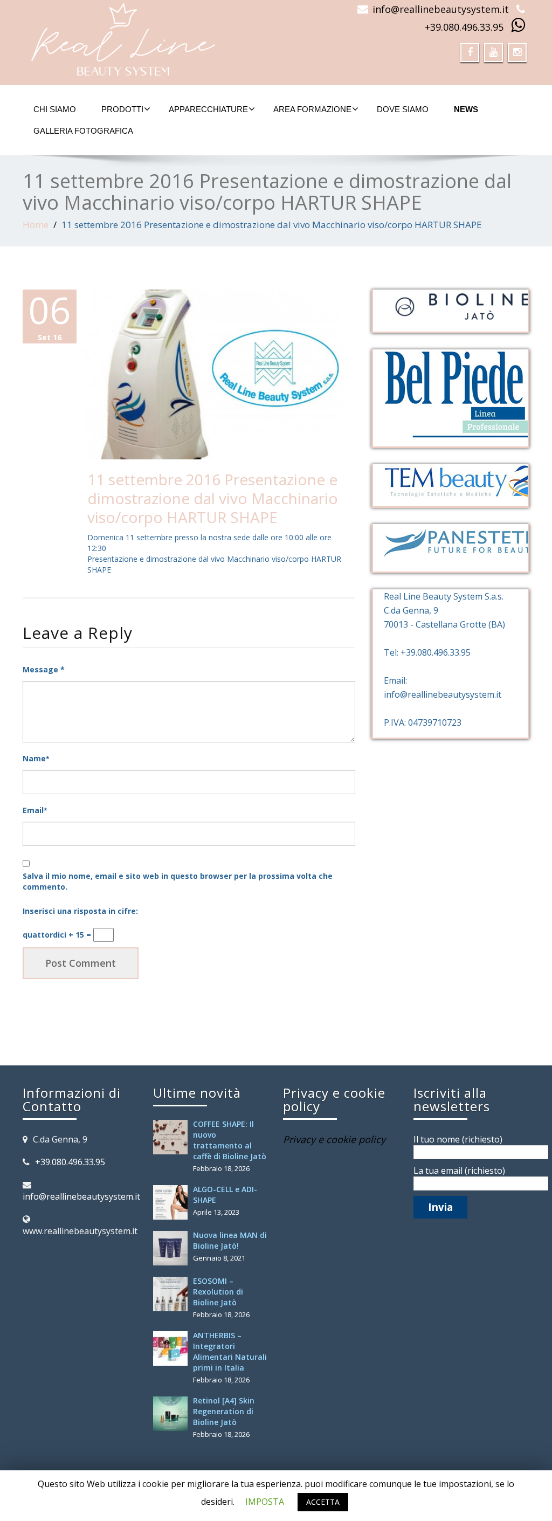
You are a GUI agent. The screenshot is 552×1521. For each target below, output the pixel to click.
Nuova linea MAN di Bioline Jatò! (230, 1240)
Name (36, 758)
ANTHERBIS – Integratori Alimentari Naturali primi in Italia (230, 1351)
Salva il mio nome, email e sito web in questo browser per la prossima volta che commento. (178, 881)
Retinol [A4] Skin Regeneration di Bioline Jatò (223, 1411)
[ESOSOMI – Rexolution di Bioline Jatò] (173, 1294)
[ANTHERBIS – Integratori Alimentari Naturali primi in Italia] (173, 1348)
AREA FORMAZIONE (312, 109)
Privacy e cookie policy (334, 1139)
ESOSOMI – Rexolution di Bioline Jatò (218, 1291)
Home (36, 224)
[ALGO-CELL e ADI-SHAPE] (173, 1202)
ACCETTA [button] (323, 1502)
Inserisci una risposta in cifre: (80, 911)
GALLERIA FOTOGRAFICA (83, 130)
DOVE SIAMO (403, 109)
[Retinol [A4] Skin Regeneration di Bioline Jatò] (173, 1413)
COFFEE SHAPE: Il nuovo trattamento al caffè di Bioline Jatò (229, 1140)
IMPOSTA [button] (264, 1502)
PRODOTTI (122, 109)
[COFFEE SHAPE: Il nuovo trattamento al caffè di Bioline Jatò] (173, 1137)
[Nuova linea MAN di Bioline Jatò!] (173, 1248)
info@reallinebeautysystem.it (440, 9)
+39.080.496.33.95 (464, 26)
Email (35, 810)
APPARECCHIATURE (208, 109)
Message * (44, 669)
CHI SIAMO (54, 109)
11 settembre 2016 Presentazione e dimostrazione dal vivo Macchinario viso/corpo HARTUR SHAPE (212, 498)
